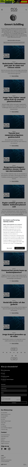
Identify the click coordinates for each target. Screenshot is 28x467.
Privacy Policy (19, 243)
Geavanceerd (9, 248)
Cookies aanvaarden (20, 248)
